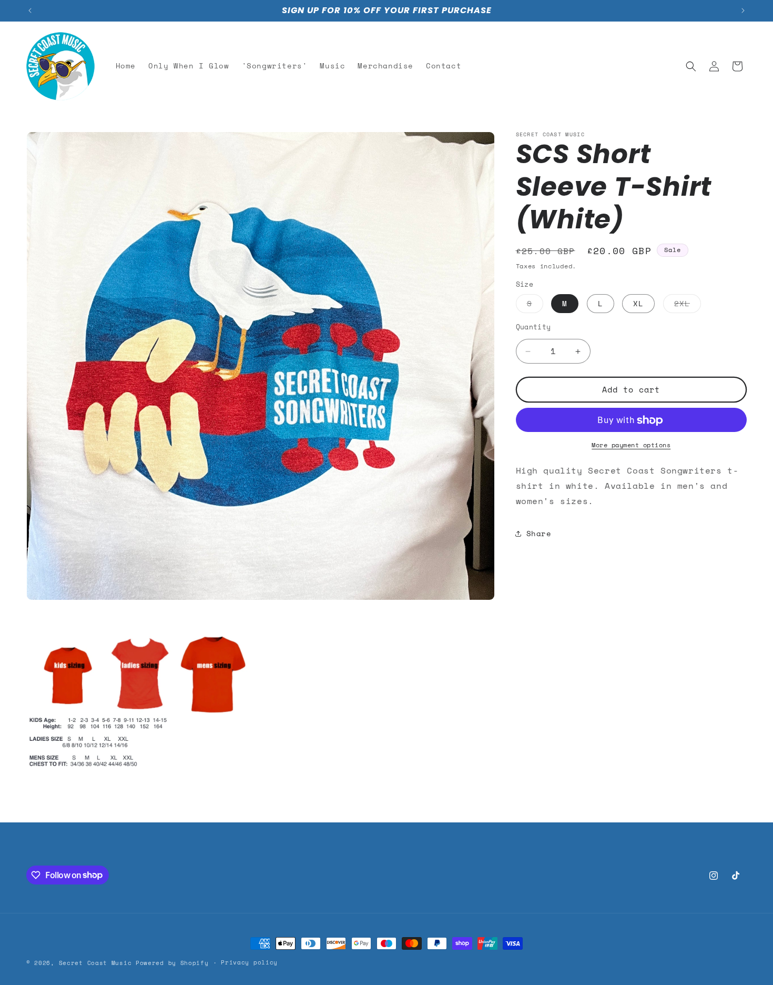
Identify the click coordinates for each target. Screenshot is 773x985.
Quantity (533, 328)
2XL (687, 306)
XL (638, 303)
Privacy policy (249, 962)
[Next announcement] (743, 11)
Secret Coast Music (95, 963)
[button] (691, 66)
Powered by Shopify (172, 963)
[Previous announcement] (30, 11)
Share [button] (539, 533)
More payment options (631, 445)
